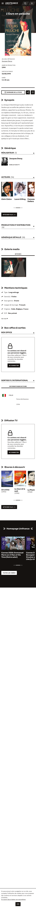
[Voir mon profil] (32, 3)
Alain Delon (6, 199)
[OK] (18, 904)
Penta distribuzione (22, 399)
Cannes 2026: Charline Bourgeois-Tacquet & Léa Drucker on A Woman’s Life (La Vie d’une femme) (12, 556)
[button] (23, 260)
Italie (11, 395)
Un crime (5, 490)
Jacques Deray (7, 61)
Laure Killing (20, 199)
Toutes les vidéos (9, 573)
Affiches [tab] (18, 254)
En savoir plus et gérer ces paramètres (13, 899)
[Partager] (28, 92)
